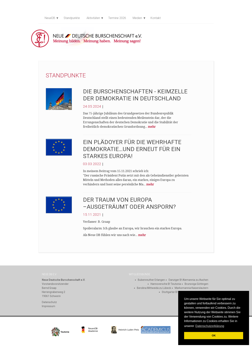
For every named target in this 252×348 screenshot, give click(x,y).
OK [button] (214, 335)
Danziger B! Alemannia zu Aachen (188, 279)
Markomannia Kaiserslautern (191, 287)
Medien (137, 18)
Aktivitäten (93, 18)
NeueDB (50, 18)
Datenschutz (49, 302)
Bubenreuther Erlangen (151, 279)
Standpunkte (72, 18)
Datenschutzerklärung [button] (209, 326)
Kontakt (156, 18)
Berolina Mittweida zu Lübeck (154, 287)
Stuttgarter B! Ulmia (173, 292)
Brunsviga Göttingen (196, 283)
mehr (152, 126)
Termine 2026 (117, 18)
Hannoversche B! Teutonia (166, 283)
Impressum (48, 306)
